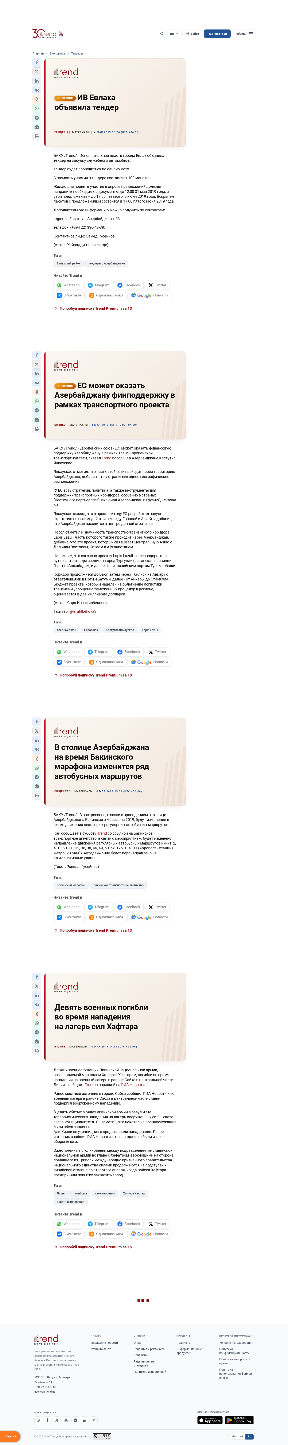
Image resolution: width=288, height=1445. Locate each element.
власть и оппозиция (70, 1201)
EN (234, 1436)
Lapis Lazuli (150, 630)
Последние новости (104, 1342)
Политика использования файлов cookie (235, 1374)
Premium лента (101, 1349)
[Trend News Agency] (46, 1339)
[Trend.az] (48, 33)
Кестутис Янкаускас (120, 630)
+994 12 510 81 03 (45, 1387)
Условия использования (236, 1342)
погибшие (80, 1193)
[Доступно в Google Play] (239, 1420)
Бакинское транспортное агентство (118, 885)
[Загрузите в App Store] (210, 1420)
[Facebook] (47, 1420)
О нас (137, 1342)
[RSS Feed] (94, 1420)
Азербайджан (66, 630)
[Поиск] (162, 33)
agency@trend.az (44, 1391)
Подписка (183, 1342)
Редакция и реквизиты (149, 1349)
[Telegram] (75, 1420)
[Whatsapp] (38, 1420)
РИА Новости (133, 1084)
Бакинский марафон (71, 885)
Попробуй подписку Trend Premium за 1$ (95, 308)
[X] (57, 1420)
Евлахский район (69, 263)
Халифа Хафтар (134, 1193)
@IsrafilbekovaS (83, 611)
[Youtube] (66, 1420)
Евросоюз (91, 630)
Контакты (141, 1355)
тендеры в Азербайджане (107, 263)
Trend (106, 458)
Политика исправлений (150, 1371)
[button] (37, 63)
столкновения (105, 1193)
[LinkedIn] (84, 1420)
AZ (242, 1436)
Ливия (61, 1193)
